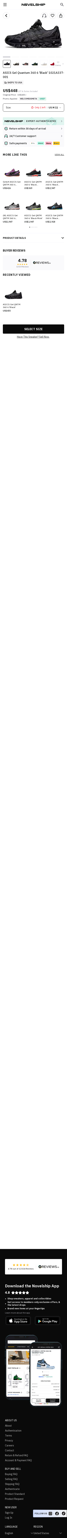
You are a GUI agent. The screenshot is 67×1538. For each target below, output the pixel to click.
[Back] (6, 15)
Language (11, 1526)
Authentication (13, 1430)
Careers (9, 1445)
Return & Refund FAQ (16, 1455)
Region (38, 1526)
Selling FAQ (11, 1479)
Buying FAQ (11, 1474)
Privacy (9, 1440)
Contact (9, 1450)
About (8, 1425)
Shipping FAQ (12, 1484)
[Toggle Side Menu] (5, 4)
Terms (8, 1435)
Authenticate (12, 1489)
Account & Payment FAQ (18, 1460)
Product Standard (15, 1494)
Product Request (14, 1498)
